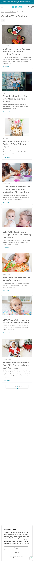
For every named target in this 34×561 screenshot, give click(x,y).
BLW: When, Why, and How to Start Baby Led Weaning (16, 321)
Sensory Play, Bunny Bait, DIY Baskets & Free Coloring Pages (17, 144)
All (3, 20)
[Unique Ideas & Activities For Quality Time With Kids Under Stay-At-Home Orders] (17, 172)
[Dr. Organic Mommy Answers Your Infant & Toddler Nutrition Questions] (17, 34)
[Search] (28, 7)
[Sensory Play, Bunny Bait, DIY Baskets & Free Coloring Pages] (17, 127)
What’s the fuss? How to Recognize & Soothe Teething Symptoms (17, 235)
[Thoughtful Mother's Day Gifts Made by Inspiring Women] (17, 81)
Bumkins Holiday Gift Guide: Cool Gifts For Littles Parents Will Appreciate (17, 365)
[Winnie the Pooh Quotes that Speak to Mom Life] (17, 262)
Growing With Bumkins (10, 11)
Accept (16, 548)
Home (2, 11)
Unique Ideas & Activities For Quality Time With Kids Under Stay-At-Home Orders (17, 189)
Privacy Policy (24, 543)
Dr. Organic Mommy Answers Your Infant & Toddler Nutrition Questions (16, 52)
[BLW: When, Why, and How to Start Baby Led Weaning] (17, 305)
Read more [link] (6, 66)
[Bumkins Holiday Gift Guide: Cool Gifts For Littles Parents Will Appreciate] (17, 348)
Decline (16, 552)
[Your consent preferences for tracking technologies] (31, 558)
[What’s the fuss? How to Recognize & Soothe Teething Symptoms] (17, 217)
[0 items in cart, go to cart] (31, 7)
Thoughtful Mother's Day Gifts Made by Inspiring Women (15, 99)
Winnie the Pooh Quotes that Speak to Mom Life (17, 278)
